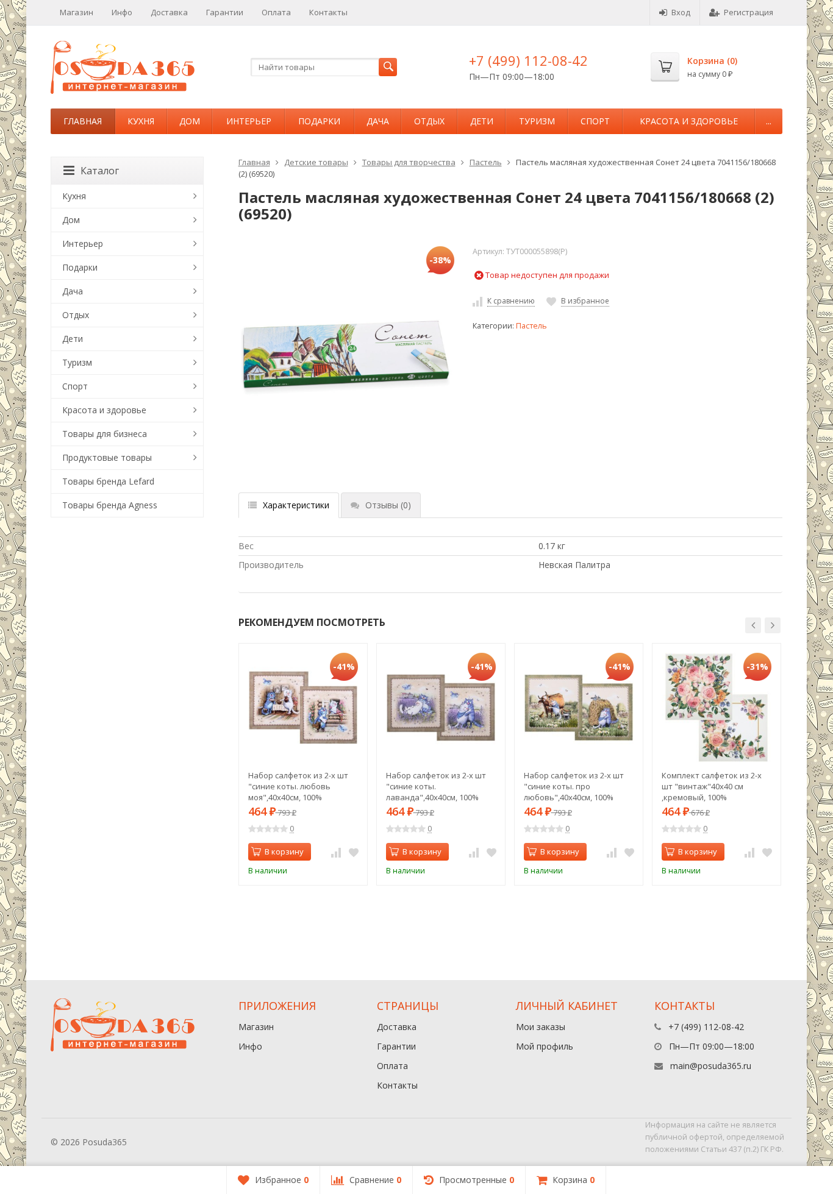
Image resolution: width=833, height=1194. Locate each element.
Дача (377, 121)
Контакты (328, 12)
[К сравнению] (336, 852)
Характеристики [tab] (296, 505)
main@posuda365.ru (710, 1065)
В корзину (284, 851)
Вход (680, 12)
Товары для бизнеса (104, 433)
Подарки (319, 121)
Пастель (486, 162)
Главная (82, 121)
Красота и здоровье (689, 121)
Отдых (429, 121)
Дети (481, 121)
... (768, 121)
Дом (189, 121)
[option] (303, 764)
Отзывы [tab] (388, 505)
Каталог (99, 170)
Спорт (595, 121)
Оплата (276, 12)
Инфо (122, 12)
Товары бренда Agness (109, 505)
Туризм (537, 121)
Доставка (169, 12)
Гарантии (224, 12)
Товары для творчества (409, 162)
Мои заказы (540, 1026)
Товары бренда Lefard (108, 481)
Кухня (140, 121)
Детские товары (316, 162)
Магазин (76, 12)
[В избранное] (353, 852)
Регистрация (748, 12)
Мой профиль (544, 1046)
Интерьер (248, 121)
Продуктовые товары (107, 457)
